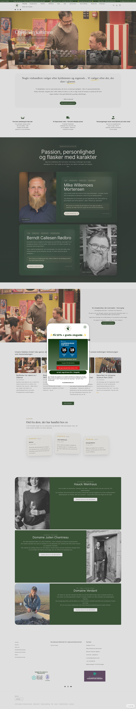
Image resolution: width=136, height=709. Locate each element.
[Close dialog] (85, 327)
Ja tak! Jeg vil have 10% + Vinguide (68, 372)
